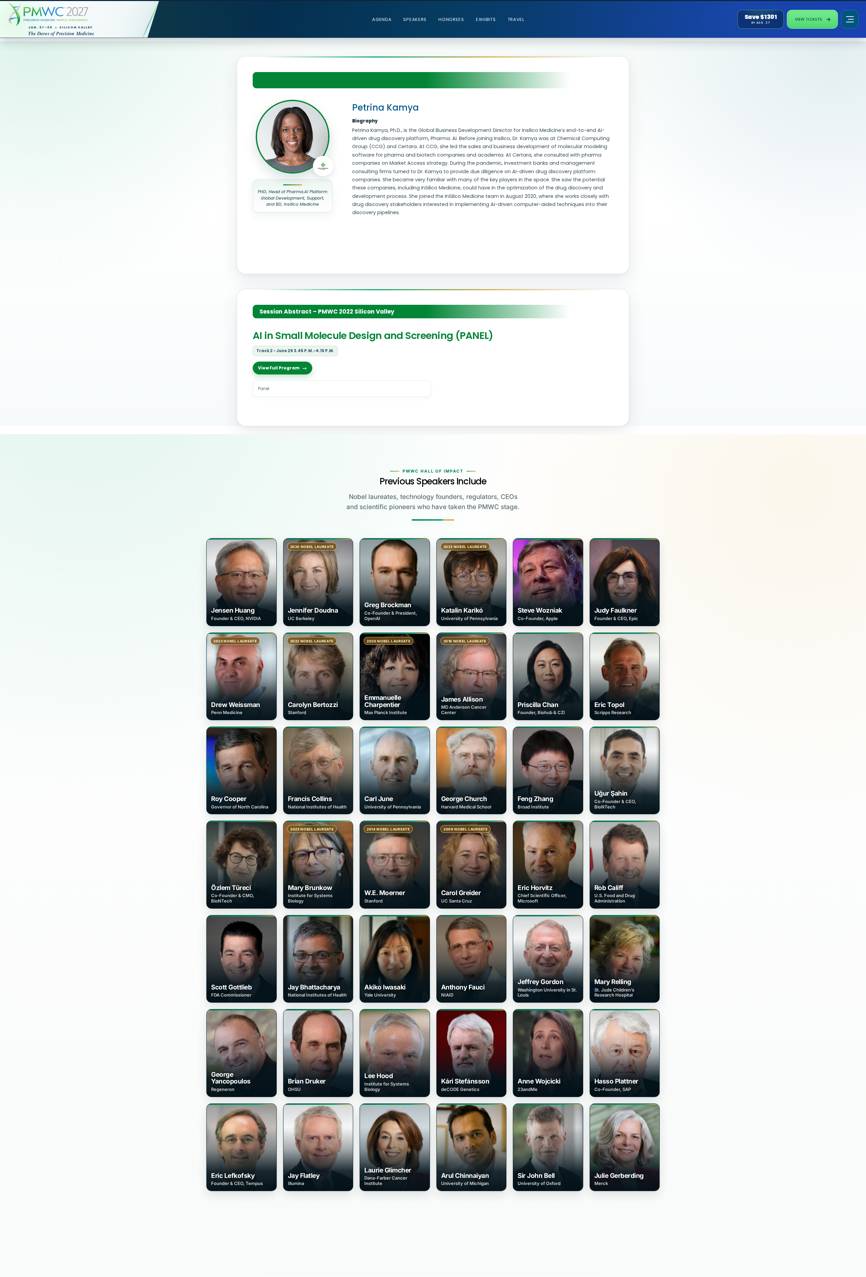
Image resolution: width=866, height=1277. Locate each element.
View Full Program (278, 368)
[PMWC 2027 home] (72, 14)
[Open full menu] (850, 19)
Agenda (381, 19)
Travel (516, 19)
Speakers (415, 19)
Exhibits (486, 19)
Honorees (451, 19)
